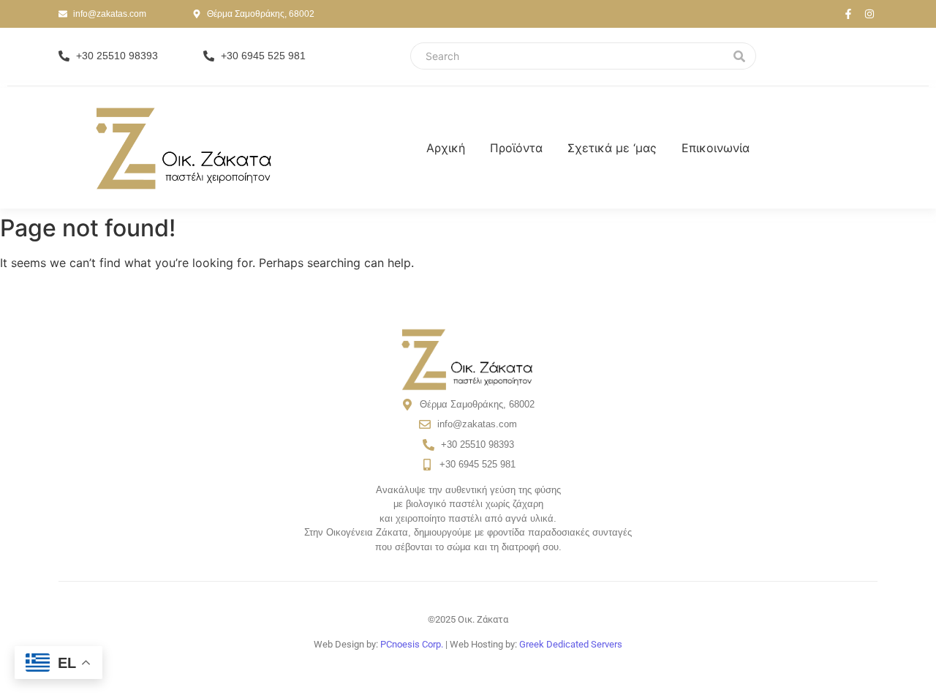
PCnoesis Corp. (411, 644)
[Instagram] (869, 14)
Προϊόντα (516, 147)
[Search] (739, 56)
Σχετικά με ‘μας (612, 147)
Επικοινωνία (716, 147)
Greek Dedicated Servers (570, 644)
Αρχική (445, 147)
